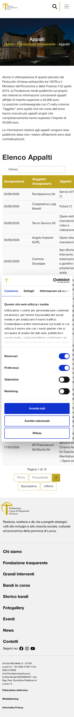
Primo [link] (21, 477)
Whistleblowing (10, 699)
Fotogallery (13, 608)
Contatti (10, 642)
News (8, 630)
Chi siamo (12, 552)
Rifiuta (37, 433)
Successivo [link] (29, 486)
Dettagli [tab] (29, 291)
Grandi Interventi (18, 574)
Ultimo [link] (48, 486)
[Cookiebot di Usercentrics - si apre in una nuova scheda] (53, 280)
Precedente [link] (40, 477)
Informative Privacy (12, 708)
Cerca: (13, 169)
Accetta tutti (37, 408)
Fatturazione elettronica (15, 690)
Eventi (9, 619)
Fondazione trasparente (36, 44)
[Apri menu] (66, 6)
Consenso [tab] (11, 291)
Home (9, 44)
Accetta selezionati (37, 420)
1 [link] (56, 477)
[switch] (64, 368)
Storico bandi (15, 597)
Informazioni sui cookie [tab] (55, 291)
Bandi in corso (16, 585)
